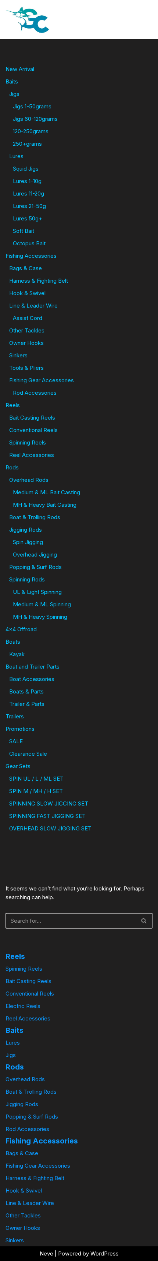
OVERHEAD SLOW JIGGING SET (50, 828)
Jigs (14, 93)
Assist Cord (27, 318)
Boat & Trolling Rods (34, 517)
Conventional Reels (33, 430)
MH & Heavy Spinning (40, 616)
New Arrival (20, 69)
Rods (12, 467)
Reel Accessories (31, 454)
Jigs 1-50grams (32, 106)
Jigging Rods (25, 529)
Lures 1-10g (27, 181)
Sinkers (18, 355)
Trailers (15, 716)
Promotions (20, 728)
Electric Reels (23, 1006)
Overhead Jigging (35, 554)
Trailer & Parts (26, 703)
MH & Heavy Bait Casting (44, 504)
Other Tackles (26, 330)
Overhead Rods (29, 479)
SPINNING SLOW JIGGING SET (48, 803)
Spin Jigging (28, 542)
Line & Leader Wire (33, 305)
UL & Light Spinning (37, 591)
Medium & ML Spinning (42, 604)
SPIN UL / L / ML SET (36, 778)
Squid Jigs (26, 168)
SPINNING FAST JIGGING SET (47, 815)
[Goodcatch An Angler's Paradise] (28, 19)
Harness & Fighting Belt (38, 280)
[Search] (146, 19)
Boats (13, 641)
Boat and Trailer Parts (33, 666)
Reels (13, 405)
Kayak (17, 654)
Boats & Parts (26, 691)
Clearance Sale (28, 753)
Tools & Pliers (26, 367)
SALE (16, 741)
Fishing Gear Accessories (41, 380)
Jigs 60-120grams (35, 118)
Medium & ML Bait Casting (46, 492)
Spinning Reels (27, 442)
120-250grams (31, 131)
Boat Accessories (31, 679)
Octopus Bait (29, 243)
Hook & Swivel (27, 293)
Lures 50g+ (27, 218)
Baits (12, 81)
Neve (46, 1253)
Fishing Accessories (31, 255)
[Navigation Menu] (131, 20)
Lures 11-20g (28, 193)
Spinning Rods (27, 579)
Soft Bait (23, 230)
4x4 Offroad (21, 629)
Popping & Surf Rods (35, 566)
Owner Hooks (26, 342)
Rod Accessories (35, 392)
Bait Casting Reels (32, 417)
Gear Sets (18, 766)
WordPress (104, 1253)
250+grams (27, 143)
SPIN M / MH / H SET (36, 791)
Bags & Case (25, 268)
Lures (16, 156)
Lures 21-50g (29, 205)
